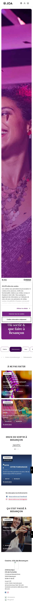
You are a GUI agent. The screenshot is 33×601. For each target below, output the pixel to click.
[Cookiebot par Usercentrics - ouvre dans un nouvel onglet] (23, 280)
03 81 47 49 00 (9, 579)
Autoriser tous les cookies (16, 314)
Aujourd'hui (16, 445)
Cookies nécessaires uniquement (16, 319)
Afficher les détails (22, 308)
